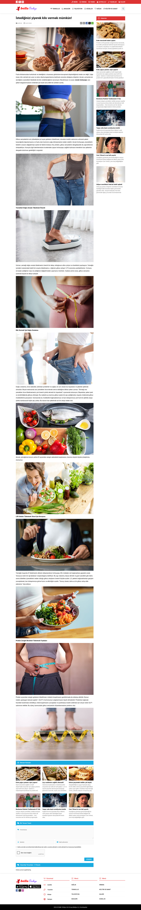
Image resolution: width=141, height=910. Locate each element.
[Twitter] (20, 2)
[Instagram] (23, 2)
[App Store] (35, 887)
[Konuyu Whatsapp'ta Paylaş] (92, 23)
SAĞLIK (20, 23)
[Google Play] (22, 887)
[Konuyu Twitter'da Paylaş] (89, 23)
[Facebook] (17, 2)
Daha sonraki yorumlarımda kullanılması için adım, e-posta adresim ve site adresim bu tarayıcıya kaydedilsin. (49, 847)
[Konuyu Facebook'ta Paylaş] (87, 23)
